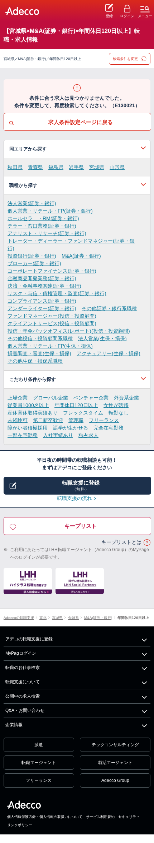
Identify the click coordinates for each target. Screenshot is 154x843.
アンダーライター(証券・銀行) (42, 308)
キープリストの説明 (146, 542)
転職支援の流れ (74, 498)
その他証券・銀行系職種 (109, 308)
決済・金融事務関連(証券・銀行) (44, 286)
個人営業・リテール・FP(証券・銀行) (50, 211)
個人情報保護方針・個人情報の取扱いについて (44, 817)
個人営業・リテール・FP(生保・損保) (50, 346)
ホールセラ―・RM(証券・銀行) (43, 218)
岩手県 (76, 167)
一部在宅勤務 (23, 435)
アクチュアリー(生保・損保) (108, 353)
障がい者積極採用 (28, 428)
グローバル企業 (50, 398)
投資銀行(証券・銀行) (32, 256)
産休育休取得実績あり (33, 413)
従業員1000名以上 (28, 405)
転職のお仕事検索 (22, 667)
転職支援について (22, 681)
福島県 (55, 167)
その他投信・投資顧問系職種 (40, 338)
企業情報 (14, 724)
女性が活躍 (116, 405)
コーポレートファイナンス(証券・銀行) (52, 271)
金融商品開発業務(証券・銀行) (42, 278)
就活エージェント (115, 762)
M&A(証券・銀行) (81, 256)
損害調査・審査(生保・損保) (39, 353)
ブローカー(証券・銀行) (34, 263)
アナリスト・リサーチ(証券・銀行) (47, 233)
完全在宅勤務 (108, 428)
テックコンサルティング (115, 744)
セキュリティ (129, 817)
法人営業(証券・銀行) (32, 203)
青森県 (35, 167)
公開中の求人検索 (22, 696)
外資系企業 (126, 398)
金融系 (73, 618)
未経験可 (18, 420)
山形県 (117, 167)
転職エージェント (38, 762)
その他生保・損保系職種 (35, 361)
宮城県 (96, 167)
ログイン (127, 16)
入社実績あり (58, 435)
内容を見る (77, 149)
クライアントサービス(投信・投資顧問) (52, 323)
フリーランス (104, 420)
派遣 (38, 744)
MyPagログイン (20, 653)
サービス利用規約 (100, 817)
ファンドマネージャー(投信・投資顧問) (52, 316)
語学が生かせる (70, 428)
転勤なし (119, 413)
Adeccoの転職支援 (19, 618)
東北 (43, 618)
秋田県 (15, 167)
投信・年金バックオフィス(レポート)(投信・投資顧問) (69, 331)
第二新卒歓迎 (48, 420)
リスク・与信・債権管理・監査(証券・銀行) (57, 293)
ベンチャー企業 (91, 398)
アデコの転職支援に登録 (29, 638)
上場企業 (18, 398)
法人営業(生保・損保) (102, 338)
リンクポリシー (19, 825)
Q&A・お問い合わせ (24, 710)
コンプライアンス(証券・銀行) (42, 301)
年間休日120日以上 (76, 405)
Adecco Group (115, 780)
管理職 (75, 420)
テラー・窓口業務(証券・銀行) (42, 226)
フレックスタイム (83, 413)
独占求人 (88, 435)
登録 (109, 16)
